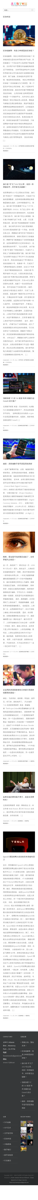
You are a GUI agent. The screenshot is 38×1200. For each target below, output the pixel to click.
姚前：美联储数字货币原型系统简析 (17, 464)
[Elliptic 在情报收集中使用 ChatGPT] (24, 1136)
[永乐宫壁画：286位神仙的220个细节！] (30, 1136)
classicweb (6, 146)
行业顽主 (7, 1160)
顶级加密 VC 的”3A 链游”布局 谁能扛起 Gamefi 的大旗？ (27, 1089)
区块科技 (27, 146)
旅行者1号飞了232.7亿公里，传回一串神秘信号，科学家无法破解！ (28, 1070)
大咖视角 (7, 1144)
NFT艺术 (21, 360)
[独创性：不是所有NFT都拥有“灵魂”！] (24, 1149)
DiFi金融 (7, 1122)
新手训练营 (8, 1155)
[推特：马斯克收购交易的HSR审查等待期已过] (30, 1142)
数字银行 (25, 425)
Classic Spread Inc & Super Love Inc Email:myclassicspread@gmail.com (22, 1180)
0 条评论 (31, 761)
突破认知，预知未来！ (28, 1044)
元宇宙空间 (22, 146)
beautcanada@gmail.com (12, 1056)
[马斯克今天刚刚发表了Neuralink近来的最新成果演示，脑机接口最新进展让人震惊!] (30, 1130)
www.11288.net (9, 1063)
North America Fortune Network (20, 1177)
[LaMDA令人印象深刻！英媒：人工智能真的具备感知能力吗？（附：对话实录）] (24, 1142)
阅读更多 (5, 150)
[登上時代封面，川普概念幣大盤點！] (30, 1124)
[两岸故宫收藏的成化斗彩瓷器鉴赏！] (24, 1130)
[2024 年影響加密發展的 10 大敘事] (24, 1124)
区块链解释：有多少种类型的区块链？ (18, 51)
